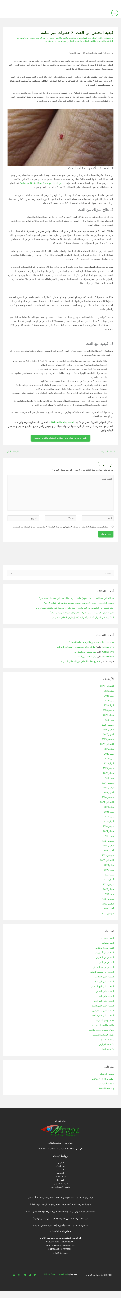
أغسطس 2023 (107, 860)
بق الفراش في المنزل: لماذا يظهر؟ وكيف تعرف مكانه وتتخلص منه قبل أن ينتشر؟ (76, 598)
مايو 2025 (109, 758)
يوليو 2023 (109, 865)
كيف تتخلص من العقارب (85, 652)
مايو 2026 (109, 700)
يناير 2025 (109, 778)
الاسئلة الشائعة (60, 1177)
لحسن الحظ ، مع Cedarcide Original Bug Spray (42, 183)
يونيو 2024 (109, 812)
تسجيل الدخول (107, 1074)
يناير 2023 (109, 894)
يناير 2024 (109, 836)
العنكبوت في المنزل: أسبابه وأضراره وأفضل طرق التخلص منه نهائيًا (83, 617)
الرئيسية (60, 1163)
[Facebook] (35, 1275)
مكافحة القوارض (74, 41)
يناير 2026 (109, 720)
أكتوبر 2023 (108, 850)
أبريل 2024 (109, 821)
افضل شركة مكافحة (78, 38)
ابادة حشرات (108, 943)
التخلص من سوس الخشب (102, 972)
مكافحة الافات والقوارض (60, 1187)
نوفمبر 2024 (108, 787)
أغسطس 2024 (107, 802)
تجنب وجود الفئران (105, 1020)
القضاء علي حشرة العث (103, 1015)
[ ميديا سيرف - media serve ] (56, 1274)
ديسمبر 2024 (108, 783)
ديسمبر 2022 (108, 899)
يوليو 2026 (109, 691)
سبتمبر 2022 (108, 913)
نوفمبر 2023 (108, 846)
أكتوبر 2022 (108, 908)
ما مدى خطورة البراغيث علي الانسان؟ (86, 642)
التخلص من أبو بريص (104, 952)
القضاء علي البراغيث (104, 981)
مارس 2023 (108, 884)
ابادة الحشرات (95, 38)
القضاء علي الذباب (105, 996)
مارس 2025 (108, 768)
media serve (108, 647)
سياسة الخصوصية (60, 1183)
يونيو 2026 (109, 696)
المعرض (60, 1173)
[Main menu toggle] (114, 13)
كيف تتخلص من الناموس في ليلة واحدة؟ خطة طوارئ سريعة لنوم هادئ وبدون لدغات (75, 608)
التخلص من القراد (106, 962)
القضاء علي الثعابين (105, 991)
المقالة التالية (11, 451)
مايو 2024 (109, 816)
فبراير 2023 (108, 889)
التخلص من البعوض (105, 957)
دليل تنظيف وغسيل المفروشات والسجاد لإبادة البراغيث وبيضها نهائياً (82, 612)
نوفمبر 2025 (108, 730)
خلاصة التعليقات (106, 1083)
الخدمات (60, 1170)
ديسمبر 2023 (108, 841)
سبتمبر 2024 (108, 797)
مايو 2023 (109, 875)
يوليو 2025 (109, 749)
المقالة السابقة (109, 451)
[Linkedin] (24, 1275)
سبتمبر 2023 (108, 855)
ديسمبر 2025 (108, 725)
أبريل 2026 (109, 705)
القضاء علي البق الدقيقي (102, 986)
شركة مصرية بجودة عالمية (33, 38)
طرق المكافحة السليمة (103, 1035)
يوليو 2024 (109, 807)
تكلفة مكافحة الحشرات (57, 38)
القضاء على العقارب (104, 977)
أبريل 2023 (109, 879)
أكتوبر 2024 (108, 792)
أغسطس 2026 (107, 686)
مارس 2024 (108, 826)
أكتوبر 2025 (108, 734)
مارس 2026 (108, 710)
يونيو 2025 (109, 754)
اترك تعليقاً (108, 38)
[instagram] (19, 1275)
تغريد (111, 642)
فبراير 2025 (108, 773)
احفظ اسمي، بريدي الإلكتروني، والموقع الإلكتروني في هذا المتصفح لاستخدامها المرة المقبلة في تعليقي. (61, 527)
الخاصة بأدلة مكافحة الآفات (61, 422)
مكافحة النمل (107, 1049)
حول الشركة (60, 1166)
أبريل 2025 (109, 763)
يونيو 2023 (109, 870)
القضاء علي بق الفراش (103, 1010)
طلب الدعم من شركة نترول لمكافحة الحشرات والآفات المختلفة (60, 438)
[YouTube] (14, 1275)
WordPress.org (106, 1088)
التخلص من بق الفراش (103, 967)
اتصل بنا (60, 1180)
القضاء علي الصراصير (104, 1001)
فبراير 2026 (108, 715)
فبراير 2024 (108, 831)
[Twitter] (30, 1275)
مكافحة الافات (89, 41)
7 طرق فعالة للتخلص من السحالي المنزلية (77, 647)
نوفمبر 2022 (108, 904)
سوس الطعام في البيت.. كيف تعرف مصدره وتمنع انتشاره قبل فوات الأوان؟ (79, 603)
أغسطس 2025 (107, 744)
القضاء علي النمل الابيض (102, 1006)
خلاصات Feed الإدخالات (103, 1079)
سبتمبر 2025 (108, 739)
